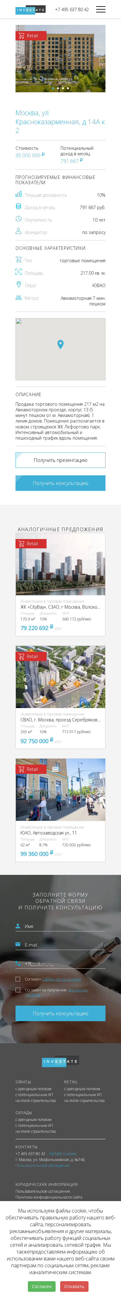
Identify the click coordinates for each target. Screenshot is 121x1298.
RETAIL (71, 1082)
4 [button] (67, 88)
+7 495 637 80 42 (72, 9)
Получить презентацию (60, 460)
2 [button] (58, 88)
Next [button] (96, 565)
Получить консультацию (60, 483)
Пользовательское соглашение (43, 1191)
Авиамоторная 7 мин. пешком (83, 301)
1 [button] (53, 88)
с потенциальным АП (34, 1094)
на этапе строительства (36, 1100)
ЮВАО (98, 285)
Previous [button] (26, 565)
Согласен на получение (56, 992)
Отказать (74, 1286)
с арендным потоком (34, 1088)
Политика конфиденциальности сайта (49, 1197)
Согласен (53, 979)
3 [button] (62, 88)
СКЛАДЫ (24, 1112)
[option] (60, 58)
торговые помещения (82, 260)
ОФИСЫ (23, 1082)
